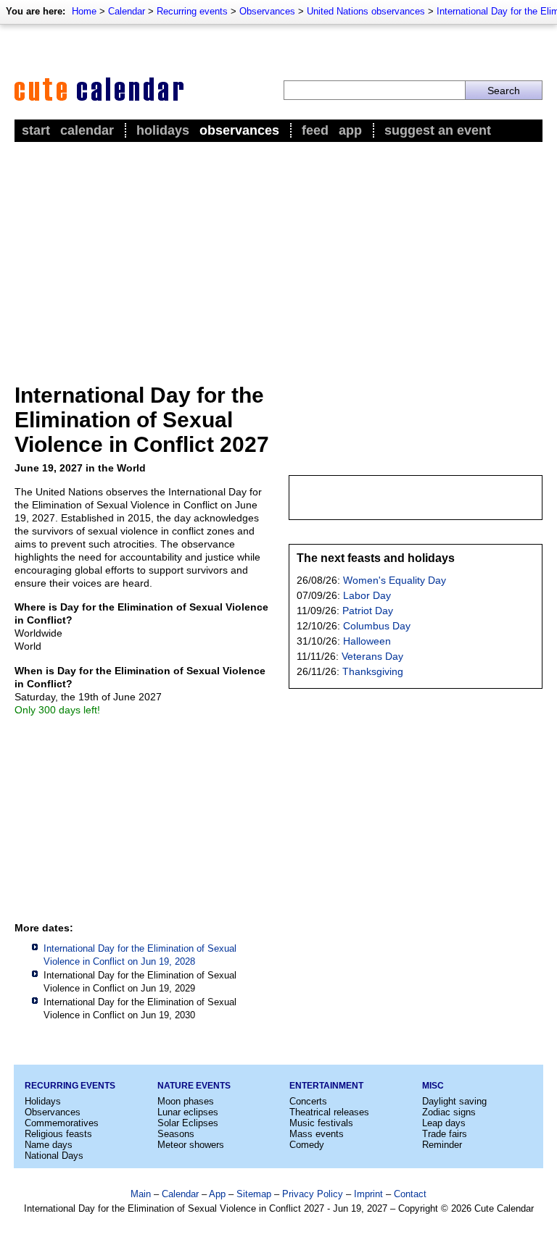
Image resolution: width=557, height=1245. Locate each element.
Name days (49, 1144)
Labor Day (367, 595)
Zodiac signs (449, 1112)
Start (36, 130)
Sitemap (253, 1194)
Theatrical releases (329, 1112)
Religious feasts (58, 1133)
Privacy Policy (312, 1194)
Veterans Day (372, 656)
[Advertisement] (278, 254)
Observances (267, 11)
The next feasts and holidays (376, 558)
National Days (54, 1155)
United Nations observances (366, 11)
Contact (410, 1194)
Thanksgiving (372, 671)
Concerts (308, 1101)
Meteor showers (190, 1144)
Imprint (368, 1194)
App (350, 130)
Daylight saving (454, 1101)
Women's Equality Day (394, 580)
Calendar (126, 11)
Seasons (175, 1133)
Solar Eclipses (187, 1123)
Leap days (444, 1123)
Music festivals (321, 1123)
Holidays (162, 130)
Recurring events (192, 11)
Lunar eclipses (187, 1112)
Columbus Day (376, 626)
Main (141, 1194)
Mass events (316, 1133)
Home (84, 11)
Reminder (442, 1144)
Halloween (367, 641)
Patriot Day (367, 610)
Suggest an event (437, 130)
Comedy (306, 1144)
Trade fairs (444, 1133)
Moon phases (185, 1101)
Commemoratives (62, 1123)
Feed (315, 130)
